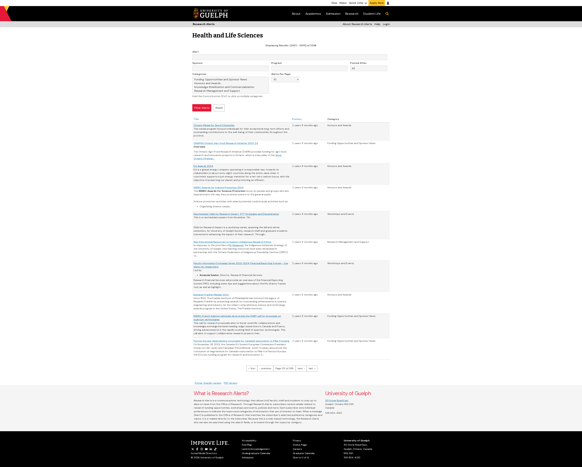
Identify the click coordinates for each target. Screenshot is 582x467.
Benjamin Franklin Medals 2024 (211, 294)
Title (196, 119)
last (313, 368)
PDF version (230, 383)
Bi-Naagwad (236, 245)
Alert (195, 51)
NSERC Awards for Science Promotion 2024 (219, 187)
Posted (296, 119)
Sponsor (197, 63)
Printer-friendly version (208, 383)
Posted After (358, 63)
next (302, 368)
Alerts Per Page (281, 74)
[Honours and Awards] (230, 83)
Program (276, 63)
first (254, 368)
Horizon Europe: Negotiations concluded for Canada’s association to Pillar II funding (241, 341)
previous (267, 368)
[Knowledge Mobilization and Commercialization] (230, 87)
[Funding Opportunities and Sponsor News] (230, 79)
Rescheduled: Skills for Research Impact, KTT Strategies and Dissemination (236, 214)
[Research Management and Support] (230, 91)
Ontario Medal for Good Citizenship (214, 125)
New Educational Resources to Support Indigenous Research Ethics (232, 242)
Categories (199, 74)
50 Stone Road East (336, 400)
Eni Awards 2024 (203, 166)
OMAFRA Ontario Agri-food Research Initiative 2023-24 (226, 143)
